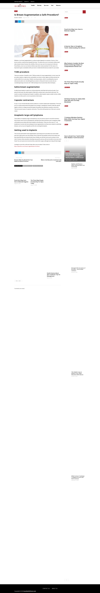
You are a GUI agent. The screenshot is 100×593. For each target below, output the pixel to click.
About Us (32, 1)
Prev (17, 280)
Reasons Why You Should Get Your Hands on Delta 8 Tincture (23, 160)
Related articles (18, 165)
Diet (52, 5)
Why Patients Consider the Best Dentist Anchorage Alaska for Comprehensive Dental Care (74, 64)
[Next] (68, 141)
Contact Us (26, 1)
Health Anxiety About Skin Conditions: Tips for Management (53, 274)
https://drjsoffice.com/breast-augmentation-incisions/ (27, 146)
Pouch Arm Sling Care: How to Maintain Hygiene (21, 181)
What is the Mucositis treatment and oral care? (51, 160)
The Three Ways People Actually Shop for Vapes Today (37, 182)
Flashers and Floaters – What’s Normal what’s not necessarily (78, 165)
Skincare (58, 5)
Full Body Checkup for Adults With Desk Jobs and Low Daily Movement (74, 100)
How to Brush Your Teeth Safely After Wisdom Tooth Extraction (74, 136)
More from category (37, 165)
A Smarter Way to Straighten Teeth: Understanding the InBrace (74, 47)
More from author (27, 165)
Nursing (39, 5)
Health (33, 5)
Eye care (46, 5)
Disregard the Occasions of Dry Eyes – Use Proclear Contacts (78, 269)
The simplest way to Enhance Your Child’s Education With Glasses (77, 373)
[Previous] (65, 141)
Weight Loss (67, 87)
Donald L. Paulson (18, 17)
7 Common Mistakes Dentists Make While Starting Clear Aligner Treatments (74, 119)
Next (20, 280)
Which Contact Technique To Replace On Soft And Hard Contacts (77, 477)
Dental (66, 34)
